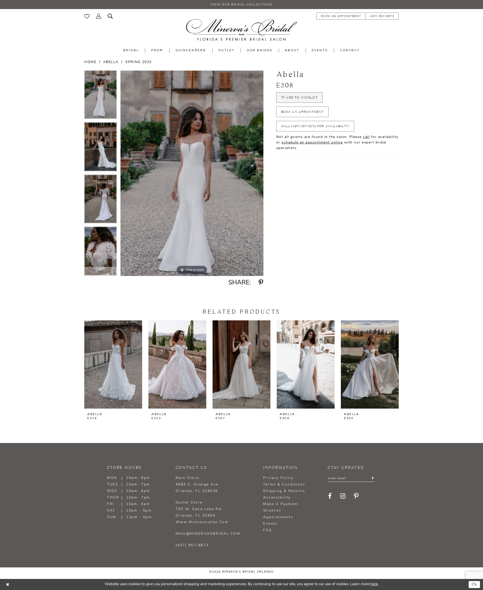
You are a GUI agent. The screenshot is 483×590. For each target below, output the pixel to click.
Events (270, 524)
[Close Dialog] (7, 584)
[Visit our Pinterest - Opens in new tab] (356, 496)
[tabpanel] (100, 96)
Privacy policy (278, 478)
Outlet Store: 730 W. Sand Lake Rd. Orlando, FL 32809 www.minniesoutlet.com (202, 512)
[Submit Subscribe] (373, 478)
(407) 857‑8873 (192, 545)
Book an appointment (302, 112)
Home (90, 62)
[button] (98, 16)
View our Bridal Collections (241, 4)
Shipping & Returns (284, 491)
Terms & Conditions (284, 484)
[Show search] (110, 16)
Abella (111, 62)
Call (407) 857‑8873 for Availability (315, 126)
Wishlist (272, 511)
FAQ (267, 530)
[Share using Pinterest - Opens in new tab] (261, 282)
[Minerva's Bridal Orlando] (241, 30)
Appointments (278, 517)
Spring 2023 (138, 62)
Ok (474, 584)
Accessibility (277, 498)
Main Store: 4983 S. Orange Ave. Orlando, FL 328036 (198, 484)
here (374, 584)
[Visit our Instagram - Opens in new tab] (343, 496)
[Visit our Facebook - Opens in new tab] (330, 496)
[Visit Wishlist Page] (87, 16)
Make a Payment (281, 504)
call (366, 137)
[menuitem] (87, 16)
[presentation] (113, 364)
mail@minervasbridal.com (208, 534)
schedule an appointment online (312, 142)
